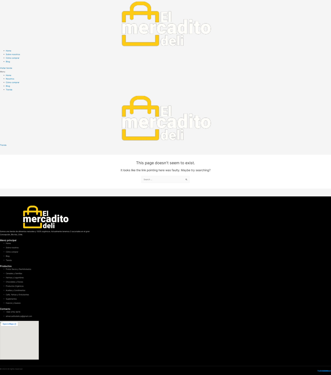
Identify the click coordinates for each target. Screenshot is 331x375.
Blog (8, 86)
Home (8, 75)
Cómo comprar (12, 82)
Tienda (9, 89)
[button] (6, 68)
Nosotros (10, 79)
